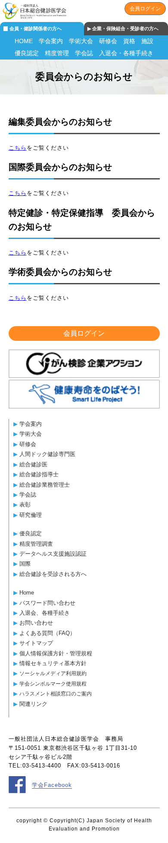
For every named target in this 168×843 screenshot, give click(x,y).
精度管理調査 (36, 544)
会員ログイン (145, 8)
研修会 (108, 41)
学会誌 (84, 53)
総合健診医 (33, 464)
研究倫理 (30, 515)
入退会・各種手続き (126, 53)
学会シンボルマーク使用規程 (53, 683)
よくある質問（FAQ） (47, 633)
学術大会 (81, 41)
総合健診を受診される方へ (53, 574)
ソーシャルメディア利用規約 (53, 673)
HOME (24, 41)
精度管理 (57, 53)
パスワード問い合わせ (47, 603)
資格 (129, 41)
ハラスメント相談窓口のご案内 (55, 693)
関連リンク (33, 704)
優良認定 (27, 53)
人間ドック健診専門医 (47, 454)
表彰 (25, 504)
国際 (25, 563)
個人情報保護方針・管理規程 (55, 653)
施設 (147, 41)
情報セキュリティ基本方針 (53, 663)
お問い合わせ (36, 623)
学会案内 (51, 41)
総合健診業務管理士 (44, 484)
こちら (18, 148)
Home (26, 592)
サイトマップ (36, 643)
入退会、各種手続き (44, 613)
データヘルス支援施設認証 (53, 553)
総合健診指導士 (39, 474)
